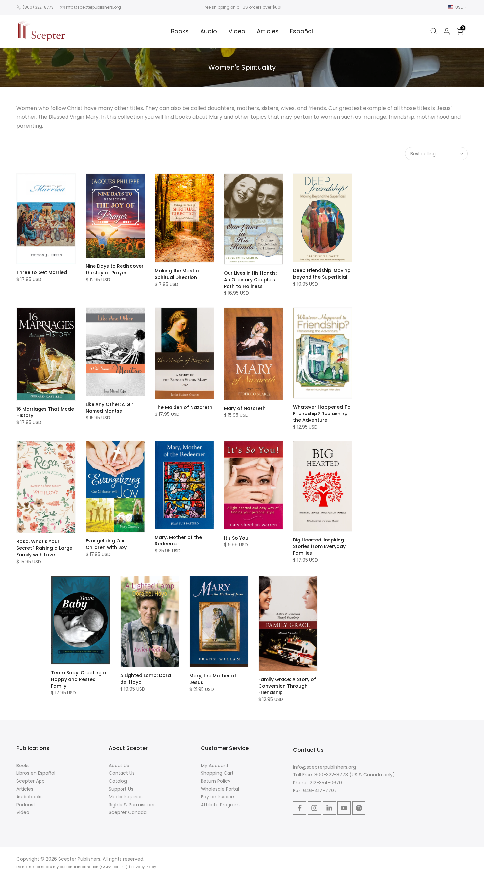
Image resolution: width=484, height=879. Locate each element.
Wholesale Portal (220, 789)
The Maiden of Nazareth (183, 407)
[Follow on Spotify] (358, 808)
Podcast (25, 804)
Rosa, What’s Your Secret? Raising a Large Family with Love (44, 548)
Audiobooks (29, 796)
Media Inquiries (126, 796)
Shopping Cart (217, 773)
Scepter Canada (128, 812)
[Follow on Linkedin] (329, 808)
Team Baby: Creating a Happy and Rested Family (78, 679)
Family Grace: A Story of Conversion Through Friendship (287, 686)
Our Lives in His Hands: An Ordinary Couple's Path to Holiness (250, 279)
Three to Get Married (41, 272)
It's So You (236, 538)
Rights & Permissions (132, 804)
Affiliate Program (220, 804)
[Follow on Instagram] (314, 808)
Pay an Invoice (217, 796)
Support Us (121, 789)
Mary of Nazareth (245, 408)
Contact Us (122, 773)
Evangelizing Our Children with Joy (106, 544)
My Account (215, 765)
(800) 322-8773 (38, 7)
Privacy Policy (143, 866)
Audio (208, 31)
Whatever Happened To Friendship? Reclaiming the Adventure (322, 413)
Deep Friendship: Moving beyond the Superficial (322, 273)
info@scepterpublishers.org (93, 7)
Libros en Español (35, 773)
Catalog (118, 781)
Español (301, 31)
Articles (268, 31)
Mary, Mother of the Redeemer (178, 540)
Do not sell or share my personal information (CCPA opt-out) (72, 866)
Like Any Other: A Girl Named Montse (110, 407)
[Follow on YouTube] (344, 808)
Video (237, 31)
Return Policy (215, 781)
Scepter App (30, 781)
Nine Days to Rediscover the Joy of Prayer (115, 269)
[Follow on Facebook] (299, 808)
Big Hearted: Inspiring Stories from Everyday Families (319, 546)
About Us (119, 765)
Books (180, 31)
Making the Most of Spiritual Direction (178, 274)
